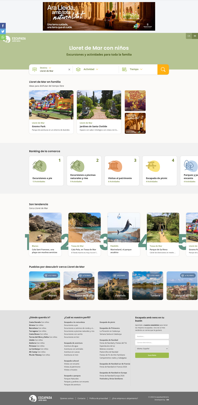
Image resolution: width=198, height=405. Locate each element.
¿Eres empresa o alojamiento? (125, 398)
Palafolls (114, 246)
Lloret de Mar (38, 123)
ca (189, 36)
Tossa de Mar (77, 246)
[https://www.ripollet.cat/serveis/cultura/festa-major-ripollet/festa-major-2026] (135, 100)
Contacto (81, 398)
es (195, 36)
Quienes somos (67, 398)
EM (167, 400)
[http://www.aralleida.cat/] (99, 16)
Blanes (35, 246)
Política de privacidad (98, 398)
